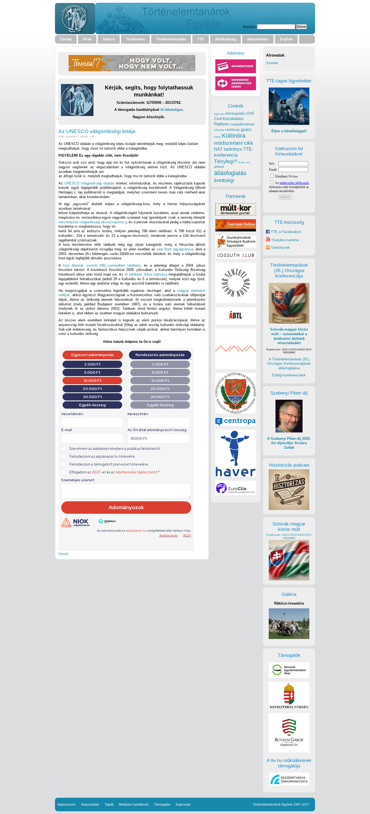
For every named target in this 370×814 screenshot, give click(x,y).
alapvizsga (219, 113)
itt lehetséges (171, 110)
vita (247, 162)
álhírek (219, 167)
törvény (241, 162)
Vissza (63, 553)
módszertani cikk (233, 143)
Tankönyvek (280, 248)
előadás (219, 129)
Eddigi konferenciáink (289, 375)
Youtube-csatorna (284, 240)
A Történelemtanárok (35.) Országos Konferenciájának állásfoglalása (289, 363)
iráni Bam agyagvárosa (175, 249)
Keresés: (249, 26)
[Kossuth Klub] (235, 258)
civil (250, 113)
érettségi (224, 180)
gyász (246, 129)
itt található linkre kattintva (146, 274)
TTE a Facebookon (285, 232)
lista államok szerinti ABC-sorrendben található (102, 265)
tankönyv (233, 149)
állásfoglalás (230, 173)
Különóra (233, 135)
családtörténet (242, 124)
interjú (217, 136)
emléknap (232, 130)
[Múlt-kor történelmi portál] (235, 214)
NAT (218, 149)
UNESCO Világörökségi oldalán (89, 183)
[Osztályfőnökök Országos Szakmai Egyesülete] (235, 246)
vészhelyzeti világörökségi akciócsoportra (91, 222)
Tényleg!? (225, 161)
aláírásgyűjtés (235, 113)
